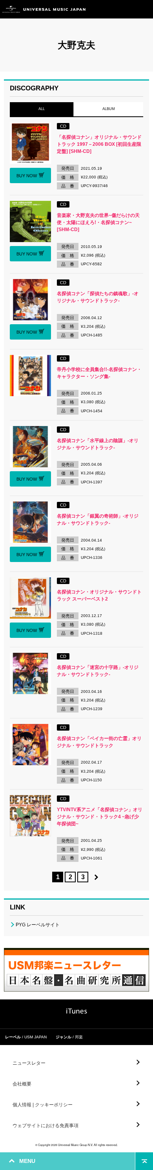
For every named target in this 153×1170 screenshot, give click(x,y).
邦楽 (79, 1037)
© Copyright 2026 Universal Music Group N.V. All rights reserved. (76, 1145)
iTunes (76, 1011)
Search (126, 9)
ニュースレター (29, 1063)
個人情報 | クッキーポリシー (43, 1105)
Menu (144, 9)
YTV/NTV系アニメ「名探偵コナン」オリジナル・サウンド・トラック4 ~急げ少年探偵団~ (99, 817)
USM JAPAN (35, 1037)
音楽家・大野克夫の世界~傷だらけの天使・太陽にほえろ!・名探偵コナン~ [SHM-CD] (98, 222)
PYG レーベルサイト (38, 925)
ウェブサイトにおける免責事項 (45, 1125)
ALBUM (108, 109)
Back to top (144, 1161)
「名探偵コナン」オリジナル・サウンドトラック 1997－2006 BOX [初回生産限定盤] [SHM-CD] (99, 144)
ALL (41, 109)
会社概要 (22, 1084)
